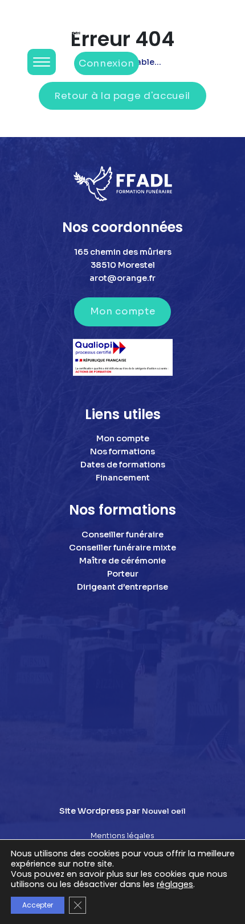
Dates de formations (122, 464)
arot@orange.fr (122, 278)
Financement (123, 478)
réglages (175, 884)
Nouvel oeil (164, 811)
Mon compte (122, 311)
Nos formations (122, 451)
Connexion (106, 63)
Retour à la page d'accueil (122, 95)
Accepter (37, 905)
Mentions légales (122, 835)
